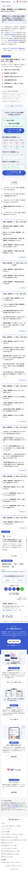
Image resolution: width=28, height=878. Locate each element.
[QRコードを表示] (10, 589)
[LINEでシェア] (22, 589)
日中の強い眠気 (5, 566)
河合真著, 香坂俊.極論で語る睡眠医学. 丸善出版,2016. (13, 571)
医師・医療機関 (15, 805)
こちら (13, 809)
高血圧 (15, 564)
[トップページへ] (14, 820)
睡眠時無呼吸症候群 (10, 34)
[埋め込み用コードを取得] (14, 589)
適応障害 (21, 564)
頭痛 (13, 566)
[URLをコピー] (6, 589)
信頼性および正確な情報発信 (13, 806)
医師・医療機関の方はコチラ (14, 645)
